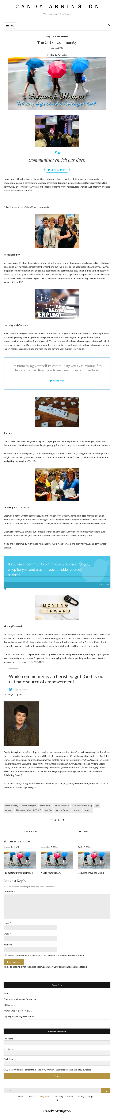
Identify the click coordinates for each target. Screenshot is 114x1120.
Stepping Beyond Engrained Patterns (19, 1016)
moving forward (63, 810)
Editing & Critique (86, 1096)
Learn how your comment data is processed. (65, 966)
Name (7, 923)
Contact (31, 1096)
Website (8, 944)
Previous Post (30, 831)
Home (20, 1096)
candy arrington (29, 805)
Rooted (7, 993)
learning (48, 810)
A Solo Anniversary (51, 872)
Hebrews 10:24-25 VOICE (28, 810)
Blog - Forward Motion (57, 36)
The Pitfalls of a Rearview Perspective (20, 999)
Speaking (58, 1096)
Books (70, 1096)
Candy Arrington (57, 1111)
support (88, 810)
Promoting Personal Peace (18, 872)
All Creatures (9, 1005)
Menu (11, 25)
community (45, 805)
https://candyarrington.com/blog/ (78, 783)
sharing (77, 810)
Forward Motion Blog (82, 805)
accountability (11, 805)
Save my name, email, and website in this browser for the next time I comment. (45, 955)
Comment (9, 891)
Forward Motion (61, 805)
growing (9, 810)
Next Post (84, 831)
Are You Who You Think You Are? (18, 1011)
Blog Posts (45, 1096)
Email (7, 933)
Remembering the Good (91, 872)
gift (97, 805)
